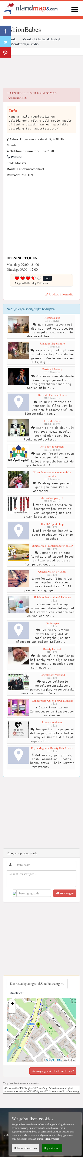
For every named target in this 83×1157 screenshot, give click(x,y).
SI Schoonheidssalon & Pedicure (52, 597)
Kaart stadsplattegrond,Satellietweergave (37, 983)
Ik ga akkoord (52, 1148)
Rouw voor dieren (52, 722)
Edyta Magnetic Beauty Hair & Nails (52, 748)
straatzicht (16, 993)
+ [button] (12, 1003)
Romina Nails (52, 318)
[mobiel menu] (74, 9)
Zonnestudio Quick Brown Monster (52, 700)
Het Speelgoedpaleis (52, 446)
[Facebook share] (5, 31)
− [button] (12, 1010)
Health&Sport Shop (52, 524)
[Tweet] (5, 41)
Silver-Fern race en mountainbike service (52, 474)
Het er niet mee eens (25, 1148)
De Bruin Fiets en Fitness (52, 395)
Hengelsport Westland (52, 675)
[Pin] (5, 52)
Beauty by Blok (52, 649)
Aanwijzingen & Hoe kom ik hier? (53, 1071)
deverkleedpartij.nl (52, 498)
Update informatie (60, 294)
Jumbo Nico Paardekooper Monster (52, 546)
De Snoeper (52, 623)
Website (16, 156)
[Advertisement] (41, 72)
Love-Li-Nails (52, 421)
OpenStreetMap (54, 1060)
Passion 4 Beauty (52, 369)
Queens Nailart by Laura (52, 571)
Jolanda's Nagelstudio (52, 343)
